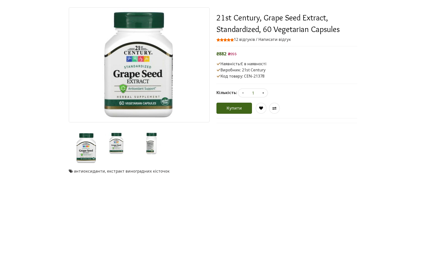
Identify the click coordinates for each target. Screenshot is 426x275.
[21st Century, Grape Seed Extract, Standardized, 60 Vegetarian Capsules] (86, 148)
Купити (234, 108)
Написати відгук (274, 39)
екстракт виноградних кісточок (138, 171)
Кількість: (226, 92)
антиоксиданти (89, 171)
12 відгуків (244, 39)
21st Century (254, 70)
